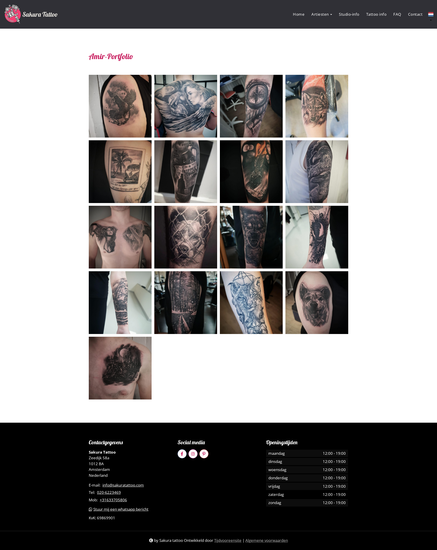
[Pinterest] (203, 453)
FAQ (397, 14)
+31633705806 (113, 500)
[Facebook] (182, 453)
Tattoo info (376, 14)
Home (299, 14)
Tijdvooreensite (227, 540)
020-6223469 (109, 492)
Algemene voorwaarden (266, 540)
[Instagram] (193, 453)
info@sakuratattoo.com (123, 485)
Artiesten (320, 14)
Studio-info (349, 14)
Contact (415, 14)
